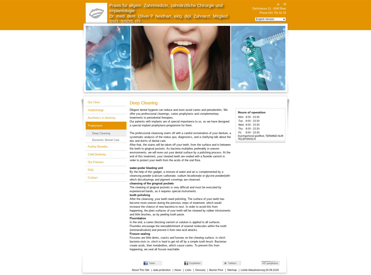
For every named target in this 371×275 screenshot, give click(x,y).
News (178, 270)
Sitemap (232, 270)
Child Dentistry (97, 154)
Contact (92, 177)
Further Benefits (98, 146)
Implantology (96, 110)
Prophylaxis (95, 125)
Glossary (200, 270)
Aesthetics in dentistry (102, 117)
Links (188, 270)
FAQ (90, 169)
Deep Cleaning (101, 133)
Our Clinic (94, 102)
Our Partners (96, 162)
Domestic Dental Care (105, 140)
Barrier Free (216, 270)
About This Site (140, 270)
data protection (162, 270)
